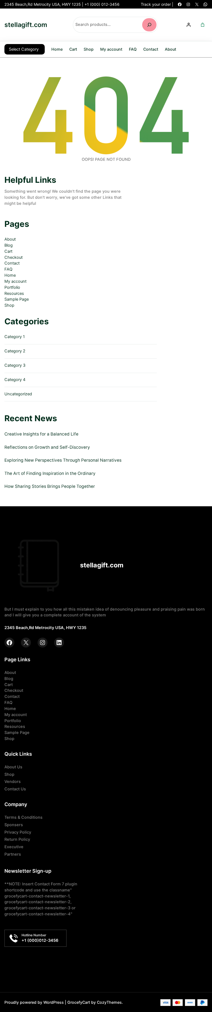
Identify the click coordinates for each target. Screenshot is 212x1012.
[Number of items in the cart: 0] (203, 25)
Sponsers (13, 824)
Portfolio (12, 287)
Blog (8, 245)
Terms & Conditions (23, 817)
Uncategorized (18, 393)
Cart (8, 251)
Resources (14, 293)
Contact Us (15, 789)
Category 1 (14, 336)
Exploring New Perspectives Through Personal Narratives (62, 460)
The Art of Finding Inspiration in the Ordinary (50, 473)
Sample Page (16, 299)
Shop (9, 305)
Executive (13, 846)
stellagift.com (25, 25)
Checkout (13, 257)
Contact (12, 263)
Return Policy (17, 839)
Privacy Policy (17, 832)
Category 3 (14, 365)
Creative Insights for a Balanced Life (41, 434)
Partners (12, 854)
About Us (13, 767)
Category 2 (14, 351)
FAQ (8, 269)
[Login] (188, 25)
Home (57, 49)
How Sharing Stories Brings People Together (49, 486)
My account (15, 281)
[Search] (149, 24)
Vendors (12, 781)
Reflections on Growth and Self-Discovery (47, 447)
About (10, 239)
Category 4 (14, 379)
